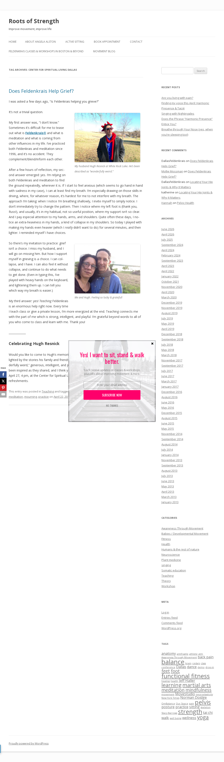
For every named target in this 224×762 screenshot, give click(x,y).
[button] (112, 357)
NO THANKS (112, 406)
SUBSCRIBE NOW (112, 394)
